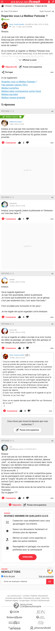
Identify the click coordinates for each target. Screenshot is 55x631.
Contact (26, 596)
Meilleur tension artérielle (13, 97)
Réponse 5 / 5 (7, 441)
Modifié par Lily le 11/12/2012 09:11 (23, 449)
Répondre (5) (11, 67)
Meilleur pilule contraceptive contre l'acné (21, 91)
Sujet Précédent (11, 11)
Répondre (16, 505)
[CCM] (14, 612)
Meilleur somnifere (10, 88)
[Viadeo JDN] (41, 622)
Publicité (34, 596)
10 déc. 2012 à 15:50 (17, 332)
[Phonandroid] (41, 628)
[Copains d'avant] (14, 622)
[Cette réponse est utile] (19, 142)
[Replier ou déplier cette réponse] (52, 111)
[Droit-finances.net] (41, 617)
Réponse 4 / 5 (7, 324)
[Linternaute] (14, 617)
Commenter (10, 143)
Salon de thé (41, 6)
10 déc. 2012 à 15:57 (17, 358)
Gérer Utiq (45, 598)
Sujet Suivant (45, 11)
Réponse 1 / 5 (7, 111)
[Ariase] (14, 627)
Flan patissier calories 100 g (14, 85)
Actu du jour (9, 576)
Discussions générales (24, 6)
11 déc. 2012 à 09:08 (24, 27)
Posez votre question (32, 67)
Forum (9, 6)
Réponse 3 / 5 (7, 273)
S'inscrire (28, 557)
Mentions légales (12, 601)
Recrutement (43, 596)
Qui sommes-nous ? (14, 596)
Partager (9, 72)
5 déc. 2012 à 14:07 (16, 124)
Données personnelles (14, 598)
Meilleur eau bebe (9, 94)
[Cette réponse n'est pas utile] (27, 142)
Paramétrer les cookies (32, 598)
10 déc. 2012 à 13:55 (17, 206)
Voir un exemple (46, 576)
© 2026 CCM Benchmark (40, 601)
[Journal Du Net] (41, 612)
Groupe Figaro (25, 601)
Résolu (6, 19)
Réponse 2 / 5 (7, 197)
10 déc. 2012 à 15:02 (17, 282)
